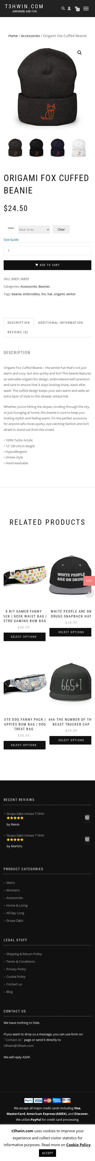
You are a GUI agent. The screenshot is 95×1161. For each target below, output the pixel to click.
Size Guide (11, 239)
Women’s (13, 890)
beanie (16, 294)
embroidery (31, 294)
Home (13, 35)
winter (71, 294)
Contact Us (13, 1040)
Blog (9, 991)
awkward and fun (24, 11)
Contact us (14, 984)
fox (43, 294)
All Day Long (15, 913)
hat (50, 294)
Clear (61, 229)
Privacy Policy (16, 969)
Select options (24, 636)
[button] (79, 52)
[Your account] (69, 8)
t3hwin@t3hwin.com (19, 1045)
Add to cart (50, 265)
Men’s (10, 882)
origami (59, 294)
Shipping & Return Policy (24, 954)
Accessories (30, 35)
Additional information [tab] (60, 322)
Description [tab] (19, 322)
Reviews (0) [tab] (18, 332)
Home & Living (17, 905)
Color (11, 228)
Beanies (44, 286)
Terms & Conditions (20, 961)
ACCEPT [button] (47, 1153)
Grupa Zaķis (14, 920)
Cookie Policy (16, 976)
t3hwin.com (24, 7)
